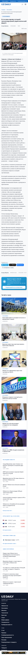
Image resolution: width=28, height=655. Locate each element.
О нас (3, 630)
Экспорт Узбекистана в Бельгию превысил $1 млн (14, 485)
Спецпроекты (13, 1)
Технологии (4, 612)
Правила (3, 632)
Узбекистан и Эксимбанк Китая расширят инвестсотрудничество (14, 504)
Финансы (3, 610)
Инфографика (5, 1)
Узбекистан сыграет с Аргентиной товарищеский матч (12, 582)
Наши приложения (6, 637)
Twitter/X (13, 264)
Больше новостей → (8, 510)
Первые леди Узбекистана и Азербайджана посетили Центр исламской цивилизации (11, 555)
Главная (3, 9)
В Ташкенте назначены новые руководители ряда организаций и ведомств (12, 575)
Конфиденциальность (7, 635)
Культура (4, 615)
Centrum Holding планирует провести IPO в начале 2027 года (14, 498)
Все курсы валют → (7, 530)
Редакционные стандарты (8, 642)
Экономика (9, 9)
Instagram (4, 650)
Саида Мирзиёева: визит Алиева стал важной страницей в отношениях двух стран (13, 465)
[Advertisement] (14, 653)
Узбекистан (4, 605)
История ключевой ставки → (10, 543)
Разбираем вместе (22, 1)
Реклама (3, 639)
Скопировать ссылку (9, 267)
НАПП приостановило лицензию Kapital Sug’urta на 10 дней (13, 472)
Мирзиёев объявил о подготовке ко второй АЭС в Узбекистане (12, 562)
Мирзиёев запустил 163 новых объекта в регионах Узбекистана (13, 479)
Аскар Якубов (4, 26)
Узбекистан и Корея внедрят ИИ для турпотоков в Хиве (12, 491)
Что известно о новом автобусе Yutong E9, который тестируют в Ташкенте (14, 568)
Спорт (3, 617)
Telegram (6, 264)
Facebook (21, 264)
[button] (22, 4)
